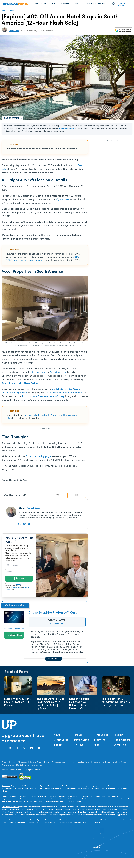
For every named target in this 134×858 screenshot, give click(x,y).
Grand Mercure (58, 372)
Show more (52, 658)
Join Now (19, 578)
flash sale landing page (38, 456)
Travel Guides (81, 740)
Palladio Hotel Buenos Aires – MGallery (43, 396)
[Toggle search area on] (113, 3)
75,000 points (57, 624)
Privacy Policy (8, 762)
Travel (78, 4)
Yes (57, 495)
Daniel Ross (14, 31)
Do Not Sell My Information (29, 765)
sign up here (62, 199)
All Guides (22, 762)
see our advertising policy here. (59, 815)
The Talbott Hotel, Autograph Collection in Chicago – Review (116, 702)
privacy (18, 584)
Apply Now (16, 635)
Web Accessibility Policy (63, 762)
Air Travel (79, 745)
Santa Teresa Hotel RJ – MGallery (20, 383)
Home (4, 11)
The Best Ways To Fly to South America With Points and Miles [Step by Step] (51, 704)
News (36, 4)
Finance (78, 735)
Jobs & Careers (122, 740)
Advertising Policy (66, 129)
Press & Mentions (101, 762)
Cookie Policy (83, 762)
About (97, 745)
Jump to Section (11, 118)
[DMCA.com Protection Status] (9, 777)
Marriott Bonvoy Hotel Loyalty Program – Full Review (17, 702)
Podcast (118, 735)
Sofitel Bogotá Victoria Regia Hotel (64, 393)
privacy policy (15, 587)
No (76, 495)
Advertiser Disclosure (122, 4)
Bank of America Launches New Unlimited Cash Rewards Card (79, 704)
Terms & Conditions (39, 762)
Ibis (33, 372)
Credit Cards (48, 4)
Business (65, 4)
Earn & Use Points (96, 4)
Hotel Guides (101, 735)
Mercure (41, 372)
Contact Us (120, 745)
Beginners (99, 740)
